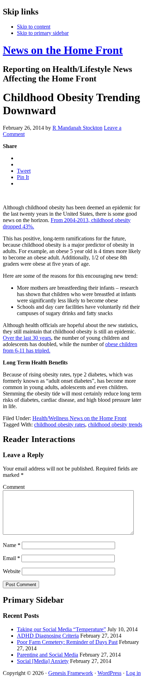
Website (11, 571)
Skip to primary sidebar (43, 33)
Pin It (23, 177)
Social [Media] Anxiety (43, 661)
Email (11, 558)
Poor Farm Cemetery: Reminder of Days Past (67, 642)
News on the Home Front (63, 50)
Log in (133, 673)
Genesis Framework (70, 673)
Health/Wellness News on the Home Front (79, 418)
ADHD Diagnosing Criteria (48, 636)
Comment (14, 487)
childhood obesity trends (115, 425)
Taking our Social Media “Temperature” (61, 629)
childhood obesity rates (59, 425)
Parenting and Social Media (47, 655)
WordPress (109, 673)
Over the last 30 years (27, 338)
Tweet (24, 171)
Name (11, 545)
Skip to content (33, 27)
